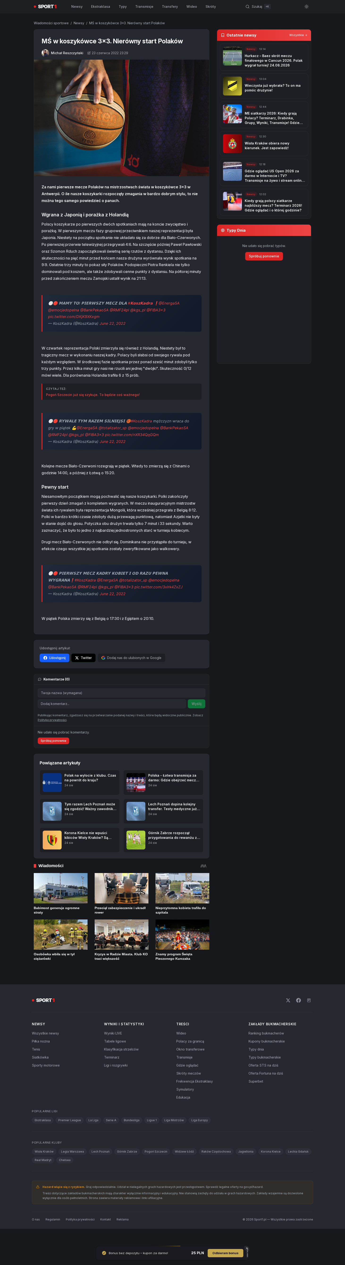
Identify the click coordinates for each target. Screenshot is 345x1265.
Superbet (255, 1081)
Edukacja (183, 1097)
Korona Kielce (271, 1151)
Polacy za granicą (190, 1041)
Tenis (36, 1049)
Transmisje (144, 6)
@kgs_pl (137, 310)
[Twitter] (288, 1000)
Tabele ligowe (115, 1041)
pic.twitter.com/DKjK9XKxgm (74, 316)
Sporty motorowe (46, 1065)
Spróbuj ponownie (53, 740)
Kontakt (105, 1219)
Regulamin (53, 1219)
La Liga (93, 1120)
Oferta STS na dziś (263, 1065)
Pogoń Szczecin (156, 1151)
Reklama (123, 1219)
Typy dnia (256, 1049)
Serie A (111, 1120)
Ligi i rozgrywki (116, 1065)
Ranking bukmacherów (266, 1033)
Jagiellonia (245, 1151)
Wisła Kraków (44, 1151)
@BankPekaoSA (94, 310)
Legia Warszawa (72, 1151)
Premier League (69, 1120)
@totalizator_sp (113, 427)
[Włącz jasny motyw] (306, 6)
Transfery (170, 6)
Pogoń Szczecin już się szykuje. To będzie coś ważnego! (93, 395)
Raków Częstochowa (216, 1151)
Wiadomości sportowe (51, 23)
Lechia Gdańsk (298, 1151)
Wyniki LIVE (113, 1033)
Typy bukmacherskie (264, 1057)
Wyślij (197, 704)
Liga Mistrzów (174, 1120)
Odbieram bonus (225, 1253)
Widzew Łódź (184, 1151)
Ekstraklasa (100, 6)
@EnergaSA (169, 303)
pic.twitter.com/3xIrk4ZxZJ (159, 587)
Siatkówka (40, 1057)
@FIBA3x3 (156, 310)
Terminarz (111, 1057)
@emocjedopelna (63, 310)
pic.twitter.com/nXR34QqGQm (132, 434)
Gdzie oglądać (187, 1065)
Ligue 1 (152, 1120)
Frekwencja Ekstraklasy (194, 1081)
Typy (123, 6)
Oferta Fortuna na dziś (265, 1073)
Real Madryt (43, 1160)
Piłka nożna (41, 1041)
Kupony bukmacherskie (266, 1041)
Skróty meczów (188, 1073)
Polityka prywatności (80, 1219)
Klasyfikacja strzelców (121, 1049)
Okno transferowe (190, 1049)
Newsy (77, 6)
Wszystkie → (298, 35)
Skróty (211, 6)
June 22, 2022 (113, 323)
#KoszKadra (141, 421)
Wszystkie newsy (45, 1033)
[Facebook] (298, 1000)
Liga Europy (199, 1120)
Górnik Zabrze (127, 1151)
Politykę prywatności (52, 720)
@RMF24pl (119, 310)
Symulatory (185, 1089)
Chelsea (65, 1160)
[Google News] (309, 1000)
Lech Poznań (100, 1151)
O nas (36, 1219)
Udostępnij (57, 658)
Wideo (191, 6)
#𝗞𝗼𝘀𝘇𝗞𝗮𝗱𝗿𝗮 (140, 303)
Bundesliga (131, 1120)
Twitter (86, 658)
